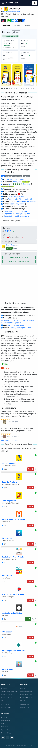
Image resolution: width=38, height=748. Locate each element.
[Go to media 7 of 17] (14, 88)
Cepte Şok (10, 245)
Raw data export (6, 707)
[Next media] (34, 75)
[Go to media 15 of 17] (33, 88)
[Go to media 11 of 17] (24, 88)
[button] (3, 3)
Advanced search (26, 691)
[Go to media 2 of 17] (2, 88)
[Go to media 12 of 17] (26, 88)
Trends (27, 26)
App (24, 12)
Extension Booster (7, 698)
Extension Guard (6, 695)
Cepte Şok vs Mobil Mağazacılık (16, 216)
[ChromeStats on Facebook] (7, 737)
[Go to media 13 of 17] (29, 88)
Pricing (22, 688)
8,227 (9, 231)
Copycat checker (26, 695)
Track (17, 32)
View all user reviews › (9, 440)
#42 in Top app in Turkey (12, 237)
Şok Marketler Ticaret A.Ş (11, 12)
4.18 (19, 184)
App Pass (4, 688)
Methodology (5, 720)
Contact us (4, 727)
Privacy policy (24, 199)
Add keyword (24, 707)
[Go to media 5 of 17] (9, 88)
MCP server (5, 704)
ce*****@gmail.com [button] (16, 196)
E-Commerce (18, 176)
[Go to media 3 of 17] (4, 88)
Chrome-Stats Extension (9, 691)
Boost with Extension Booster (20, 261)
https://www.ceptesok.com (21, 328)
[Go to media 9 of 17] (19, 88)
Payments (27, 176)
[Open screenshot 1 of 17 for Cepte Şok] (6, 75)
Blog (2, 723)
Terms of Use (5, 730)
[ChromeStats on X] (12, 737)
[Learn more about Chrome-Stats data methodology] (26, 204)
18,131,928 (17, 182)
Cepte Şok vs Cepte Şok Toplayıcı (17, 214)
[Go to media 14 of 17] (31, 88)
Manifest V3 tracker (26, 698)
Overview (6, 26)
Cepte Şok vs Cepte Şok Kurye (16, 211)
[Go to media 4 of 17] (7, 88)
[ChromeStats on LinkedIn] (3, 737)
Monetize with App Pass (20, 257)
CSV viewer (24, 701)
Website (11, 199)
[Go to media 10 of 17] (21, 88)
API (2, 701)
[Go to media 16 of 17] (36, 88)
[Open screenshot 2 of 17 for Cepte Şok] (17, 75)
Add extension (24, 704)
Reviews (17, 26)
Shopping (9, 176)
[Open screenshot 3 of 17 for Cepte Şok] (29, 75)
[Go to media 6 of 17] (12, 88)
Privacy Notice (6, 733)
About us (4, 717)
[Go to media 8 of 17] (16, 88)
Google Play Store (10, 36)
